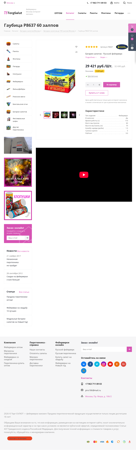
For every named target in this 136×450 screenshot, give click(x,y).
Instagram (103, 364)
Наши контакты (37, 349)
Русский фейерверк (64, 349)
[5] (96, 47)
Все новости (23, 251)
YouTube (110, 364)
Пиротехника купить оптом (14, 364)
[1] (86, 47)
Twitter (97, 364)
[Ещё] (129, 13)
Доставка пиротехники (36, 364)
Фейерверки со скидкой (11, 358)
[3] (91, 47)
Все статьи (24, 292)
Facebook (90, 364)
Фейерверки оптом (13, 347)
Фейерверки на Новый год (62, 364)
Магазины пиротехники (10, 352)
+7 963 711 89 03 (93, 383)
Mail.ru (83, 370)
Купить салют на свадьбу (63, 358)
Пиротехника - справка (38, 343)
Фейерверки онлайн (62, 343)
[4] (94, 47)
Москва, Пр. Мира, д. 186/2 (98, 396)
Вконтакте (83, 364)
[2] (89, 47)
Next (79, 115)
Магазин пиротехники (36, 358)
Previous (40, 115)
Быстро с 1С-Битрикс (18, 438)
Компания (10, 342)
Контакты (86, 378)
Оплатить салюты (38, 353)
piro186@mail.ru (93, 390)
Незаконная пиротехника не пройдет (13, 262)
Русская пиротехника (65, 353)
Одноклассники (117, 364)
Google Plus (123, 364)
